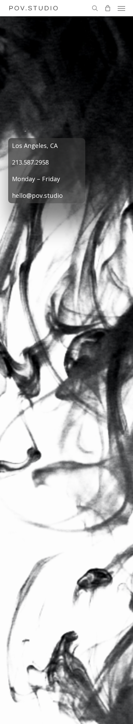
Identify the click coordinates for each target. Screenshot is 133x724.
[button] (121, 8)
